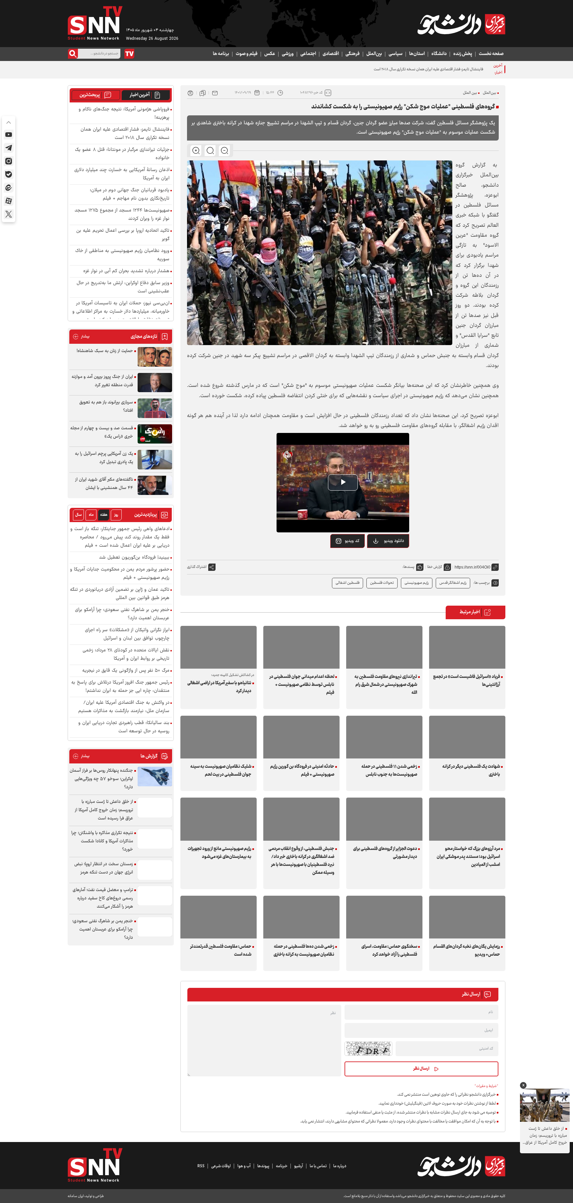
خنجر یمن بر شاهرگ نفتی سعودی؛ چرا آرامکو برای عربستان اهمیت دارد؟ (122, 614)
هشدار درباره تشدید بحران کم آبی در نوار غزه (126, 271)
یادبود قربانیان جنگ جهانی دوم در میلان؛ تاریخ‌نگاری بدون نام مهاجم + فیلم (129, 194)
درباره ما (339, 1166)
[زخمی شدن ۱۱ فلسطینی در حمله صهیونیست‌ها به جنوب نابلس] (384, 737)
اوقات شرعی (221, 1166)
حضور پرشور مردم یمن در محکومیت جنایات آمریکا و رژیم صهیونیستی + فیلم (119, 574)
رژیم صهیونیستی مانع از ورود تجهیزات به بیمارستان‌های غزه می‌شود (219, 853)
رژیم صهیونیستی (417, 582)
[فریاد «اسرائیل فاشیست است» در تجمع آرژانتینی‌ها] (467, 647)
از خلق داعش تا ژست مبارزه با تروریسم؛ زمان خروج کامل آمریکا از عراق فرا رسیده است (104, 810)
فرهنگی (353, 54)
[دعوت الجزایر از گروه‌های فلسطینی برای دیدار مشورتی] (384, 819)
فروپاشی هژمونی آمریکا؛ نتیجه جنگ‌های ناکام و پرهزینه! (124, 113)
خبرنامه (281, 1166)
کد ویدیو (352, 541)
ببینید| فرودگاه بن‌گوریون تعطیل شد (134, 558)
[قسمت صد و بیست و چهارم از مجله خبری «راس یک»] (155, 434)
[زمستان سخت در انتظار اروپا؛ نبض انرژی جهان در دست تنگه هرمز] (155, 870)
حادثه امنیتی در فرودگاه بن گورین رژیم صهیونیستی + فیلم (302, 771)
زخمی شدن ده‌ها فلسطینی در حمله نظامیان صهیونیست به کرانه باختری (304, 951)
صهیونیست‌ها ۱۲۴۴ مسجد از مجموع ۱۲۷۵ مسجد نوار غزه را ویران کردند (122, 215)
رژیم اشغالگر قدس (453, 582)
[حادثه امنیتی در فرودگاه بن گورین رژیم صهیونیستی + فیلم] (301, 737)
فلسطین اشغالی (347, 582)
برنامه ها (221, 54)
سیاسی (396, 54)
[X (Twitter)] (9, 214)
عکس (269, 54)
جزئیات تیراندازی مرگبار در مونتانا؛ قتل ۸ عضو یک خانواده (122, 154)
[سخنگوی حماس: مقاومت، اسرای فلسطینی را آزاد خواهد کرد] (384, 917)
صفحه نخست (491, 54)
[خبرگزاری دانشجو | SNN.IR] (461, 24)
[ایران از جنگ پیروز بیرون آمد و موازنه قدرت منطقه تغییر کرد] (155, 382)
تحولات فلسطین (382, 582)
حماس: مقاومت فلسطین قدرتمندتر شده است (220, 951)
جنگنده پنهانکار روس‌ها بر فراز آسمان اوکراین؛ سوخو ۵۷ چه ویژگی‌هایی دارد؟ (101, 779)
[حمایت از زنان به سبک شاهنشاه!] (155, 357)
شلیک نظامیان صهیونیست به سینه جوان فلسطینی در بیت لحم (220, 771)
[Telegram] (9, 148)
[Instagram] (9, 161)
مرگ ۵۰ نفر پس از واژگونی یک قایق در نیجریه (125, 671)
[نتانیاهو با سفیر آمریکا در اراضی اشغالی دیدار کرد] (218, 647)
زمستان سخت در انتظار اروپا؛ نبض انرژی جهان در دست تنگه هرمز (103, 868)
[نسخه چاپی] (190, 93)
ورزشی (288, 54)
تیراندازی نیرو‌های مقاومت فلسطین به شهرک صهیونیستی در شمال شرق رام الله (385, 685)
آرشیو (298, 1166)
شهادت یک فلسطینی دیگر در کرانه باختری (471, 771)
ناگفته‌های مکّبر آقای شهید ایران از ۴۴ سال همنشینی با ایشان (104, 484)
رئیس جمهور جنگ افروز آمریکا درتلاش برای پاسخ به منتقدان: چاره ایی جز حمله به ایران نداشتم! (120, 687)
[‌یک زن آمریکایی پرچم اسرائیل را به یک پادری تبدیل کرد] (155, 459)
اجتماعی (308, 54)
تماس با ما (318, 1166)
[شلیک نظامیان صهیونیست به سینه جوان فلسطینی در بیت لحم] (218, 737)
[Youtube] (9, 134)
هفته (103, 514)
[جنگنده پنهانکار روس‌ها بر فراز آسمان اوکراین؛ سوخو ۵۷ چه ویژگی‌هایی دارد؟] (155, 776)
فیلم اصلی (385, 558)
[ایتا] (9, 187)
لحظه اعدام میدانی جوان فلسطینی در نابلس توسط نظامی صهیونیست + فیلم (302, 685)
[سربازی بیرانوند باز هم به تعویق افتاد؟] (155, 408)
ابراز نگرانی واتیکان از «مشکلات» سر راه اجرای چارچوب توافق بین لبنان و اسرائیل (127, 634)
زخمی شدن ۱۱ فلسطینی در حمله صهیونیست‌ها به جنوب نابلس (389, 771)
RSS (201, 1166)
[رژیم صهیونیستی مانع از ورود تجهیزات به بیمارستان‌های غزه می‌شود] (218, 819)
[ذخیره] (202, 93)
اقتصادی (331, 54)
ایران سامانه (76, 1196)
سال (78, 514)
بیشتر (81, 336)
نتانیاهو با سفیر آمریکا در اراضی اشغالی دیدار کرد (219, 687)
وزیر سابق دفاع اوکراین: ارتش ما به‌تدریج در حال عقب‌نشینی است (123, 287)
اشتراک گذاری (197, 567)
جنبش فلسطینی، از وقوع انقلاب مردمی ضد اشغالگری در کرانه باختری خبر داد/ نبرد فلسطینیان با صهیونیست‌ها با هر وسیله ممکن (301, 861)
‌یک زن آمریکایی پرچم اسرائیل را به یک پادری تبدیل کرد (104, 458)
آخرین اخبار (140, 95)
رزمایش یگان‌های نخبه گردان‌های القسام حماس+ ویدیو (466, 951)
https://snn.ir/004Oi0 (472, 567)
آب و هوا (244, 1166)
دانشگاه (439, 54)
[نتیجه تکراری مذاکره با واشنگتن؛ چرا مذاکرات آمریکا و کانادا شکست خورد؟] (155, 839)
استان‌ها (417, 54)
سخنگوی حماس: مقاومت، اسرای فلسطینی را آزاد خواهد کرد (389, 951)
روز (116, 514)
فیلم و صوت (247, 54)
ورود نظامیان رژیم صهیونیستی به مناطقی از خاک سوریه (122, 255)
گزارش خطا (434, 567)
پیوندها (263, 1166)
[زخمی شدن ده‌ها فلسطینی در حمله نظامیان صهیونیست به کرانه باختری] (301, 917)
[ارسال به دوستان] (215, 93)
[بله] (9, 174)
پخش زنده (462, 54)
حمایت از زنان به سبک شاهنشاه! (105, 351)
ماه (91, 514)
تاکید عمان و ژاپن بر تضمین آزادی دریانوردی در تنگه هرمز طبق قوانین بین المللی (119, 594)
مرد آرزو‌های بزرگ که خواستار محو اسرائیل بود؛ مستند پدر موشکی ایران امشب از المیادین (468, 857)
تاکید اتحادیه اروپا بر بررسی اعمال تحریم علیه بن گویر (122, 235)
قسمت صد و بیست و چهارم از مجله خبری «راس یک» (101, 432)
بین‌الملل (374, 54)
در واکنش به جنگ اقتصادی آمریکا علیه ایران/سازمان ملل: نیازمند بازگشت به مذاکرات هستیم (123, 707)
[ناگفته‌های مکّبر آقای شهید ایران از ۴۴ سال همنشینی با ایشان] (155, 485)
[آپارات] (9, 201)
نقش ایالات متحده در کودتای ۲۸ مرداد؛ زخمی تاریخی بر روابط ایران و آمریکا (126, 654)
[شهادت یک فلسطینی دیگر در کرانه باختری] (467, 737)
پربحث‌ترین (90, 95)
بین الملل (470, 93)
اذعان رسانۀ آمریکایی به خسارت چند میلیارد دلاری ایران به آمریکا (121, 174)
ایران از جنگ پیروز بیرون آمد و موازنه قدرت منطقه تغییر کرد (102, 381)
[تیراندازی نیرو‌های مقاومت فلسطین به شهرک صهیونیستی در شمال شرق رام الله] (384, 647)
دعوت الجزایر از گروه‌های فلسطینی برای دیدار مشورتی (385, 853)
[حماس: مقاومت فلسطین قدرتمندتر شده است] (218, 917)
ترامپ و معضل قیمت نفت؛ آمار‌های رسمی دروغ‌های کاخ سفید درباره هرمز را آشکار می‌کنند (103, 898)
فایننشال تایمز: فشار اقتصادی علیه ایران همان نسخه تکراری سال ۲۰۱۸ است (125, 134)
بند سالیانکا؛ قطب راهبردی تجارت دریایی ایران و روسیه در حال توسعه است (123, 727)
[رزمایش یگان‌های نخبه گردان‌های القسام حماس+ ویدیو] (467, 917)
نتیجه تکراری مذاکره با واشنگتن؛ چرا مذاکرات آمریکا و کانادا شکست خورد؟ (102, 841)
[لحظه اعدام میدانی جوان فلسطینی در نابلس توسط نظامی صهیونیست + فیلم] (301, 647)
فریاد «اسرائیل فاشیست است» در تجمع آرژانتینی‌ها (466, 681)
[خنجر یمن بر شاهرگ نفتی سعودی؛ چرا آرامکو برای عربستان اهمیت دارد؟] (155, 927)
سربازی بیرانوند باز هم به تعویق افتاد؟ (106, 406)
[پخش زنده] (129, 54)
